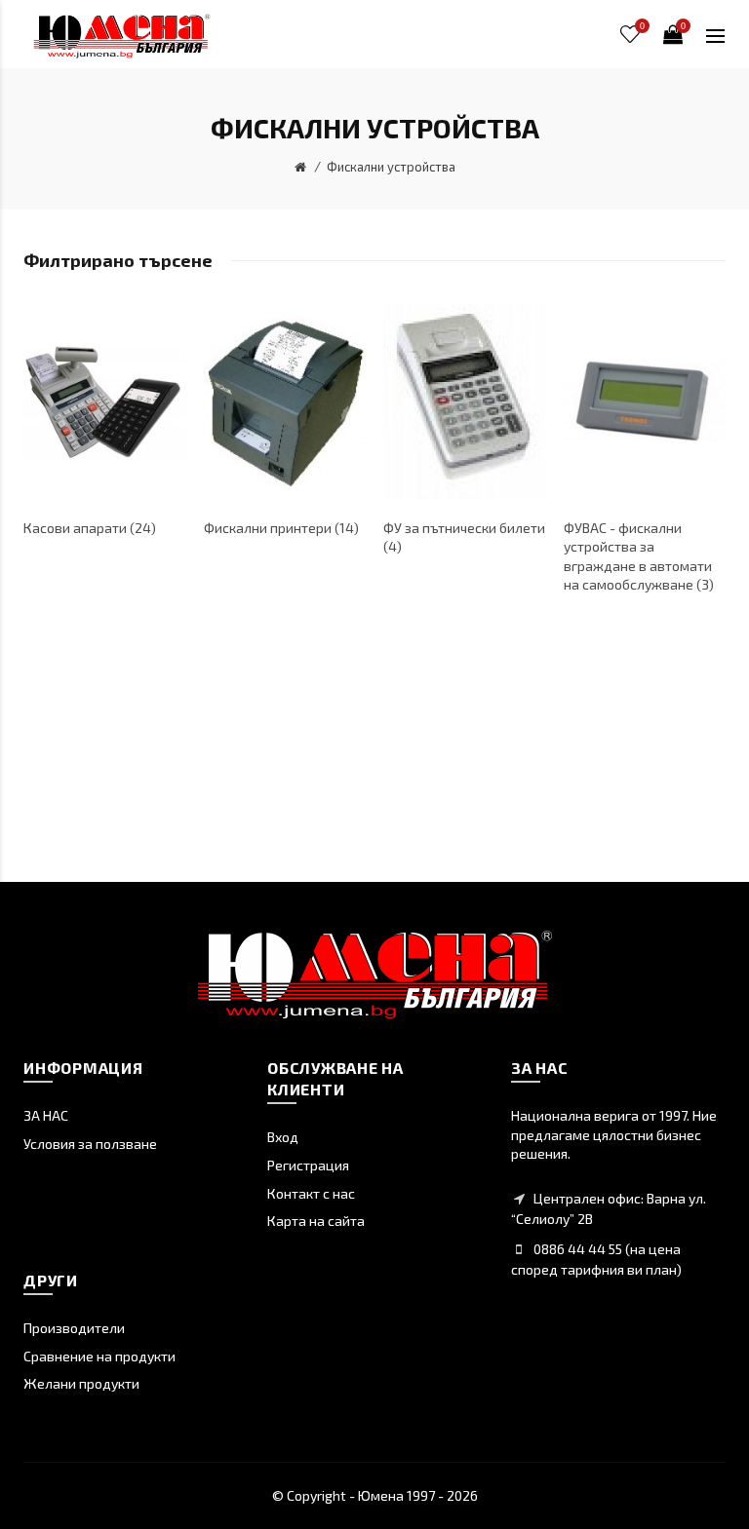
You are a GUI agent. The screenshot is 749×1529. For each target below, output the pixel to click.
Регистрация (308, 1165)
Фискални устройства (391, 166)
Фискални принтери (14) (281, 527)
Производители (74, 1327)
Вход (282, 1136)
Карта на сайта (316, 1220)
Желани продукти (81, 1383)
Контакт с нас (311, 1193)
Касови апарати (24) (89, 527)
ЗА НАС (45, 1115)
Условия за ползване (90, 1143)
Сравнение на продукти (99, 1356)
